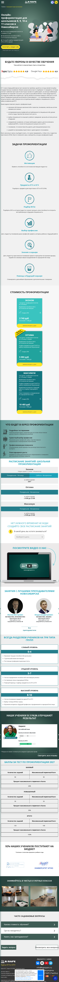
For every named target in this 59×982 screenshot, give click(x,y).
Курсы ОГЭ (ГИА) (11, 968)
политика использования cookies (23, 977)
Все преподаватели (29, 629)
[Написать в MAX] (52, 2)
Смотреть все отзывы (47, 755)
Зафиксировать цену (29, 325)
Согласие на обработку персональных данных (12, 975)
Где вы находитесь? (12, 931)
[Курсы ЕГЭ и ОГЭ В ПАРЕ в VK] (38, 963)
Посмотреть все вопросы (47, 947)
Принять (40, 975)
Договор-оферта (5, 971)
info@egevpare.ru (44, 967)
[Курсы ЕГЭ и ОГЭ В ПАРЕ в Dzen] (42, 963)
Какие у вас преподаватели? (16, 937)
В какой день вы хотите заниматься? (30, 531)
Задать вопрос (8, 947)
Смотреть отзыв (11, 738)
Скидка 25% (25, 313)
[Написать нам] (55, 978)
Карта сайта (4, 977)
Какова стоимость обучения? (16, 924)
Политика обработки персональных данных (12, 973)
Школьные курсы (20, 968)
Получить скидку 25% (10, 47)
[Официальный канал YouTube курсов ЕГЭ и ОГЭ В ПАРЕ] (46, 963)
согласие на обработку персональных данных (24, 978)
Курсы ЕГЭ (3, 968)
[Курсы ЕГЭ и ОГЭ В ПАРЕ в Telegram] (51, 963)
